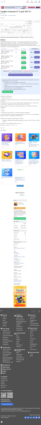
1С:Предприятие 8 (17, 259)
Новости (5, 316)
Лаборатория (6, 347)
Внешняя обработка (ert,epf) (19, 256)
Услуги (17, 341)
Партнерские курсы (34, 325)
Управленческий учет (18, 281)
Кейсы (17, 343)
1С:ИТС (18, 337)
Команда (18, 324)
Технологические (20, 359)
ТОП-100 (5, 323)
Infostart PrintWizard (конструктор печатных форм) (6, 143)
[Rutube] (39, 417)
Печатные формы (17, 248)
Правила (3, 382)
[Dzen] (34, 417)
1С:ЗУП (31, 340)
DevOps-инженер (34, 323)
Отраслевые (19, 356)
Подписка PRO (6, 330)
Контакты (3, 387)
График (3, 125)
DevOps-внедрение (7, 352)
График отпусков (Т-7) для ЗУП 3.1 (16, 12)
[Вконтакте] (28, 417)
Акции (17, 335)
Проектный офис (34, 352)
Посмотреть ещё (20, 185)
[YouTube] (36, 417)
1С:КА (31, 333)
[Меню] (2, 2)
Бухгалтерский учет (18, 280)
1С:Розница (32, 338)
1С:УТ (31, 337)
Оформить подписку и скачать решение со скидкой (20, 74)
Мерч (4, 373)
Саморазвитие (19, 330)
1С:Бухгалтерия (33, 329)
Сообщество (6, 344)
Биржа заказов (7, 369)
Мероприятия (6, 365)
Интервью (5, 322)
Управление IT (19, 326)
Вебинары (18, 346)
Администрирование (7, 341)
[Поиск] (4, 2)
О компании (4, 376)
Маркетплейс (33, 328)
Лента (4, 320)
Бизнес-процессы (20, 319)
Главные (5, 318)
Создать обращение (7, 404)
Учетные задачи (6, 333)
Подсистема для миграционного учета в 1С (20, 143)
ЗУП (14, 125)
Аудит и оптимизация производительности (8, 358)
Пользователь (16, 253)
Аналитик (32, 318)
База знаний (6, 328)
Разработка (5, 337)
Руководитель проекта (33, 321)
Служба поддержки (7, 390)
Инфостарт (19, 123)
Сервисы (18, 339)
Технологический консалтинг (6, 355)
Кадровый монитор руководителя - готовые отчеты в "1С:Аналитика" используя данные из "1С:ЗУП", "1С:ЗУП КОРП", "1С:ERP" (20, 163)
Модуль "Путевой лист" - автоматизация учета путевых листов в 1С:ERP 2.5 (34, 145)
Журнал (5, 315)
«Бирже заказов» (14, 81)
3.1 (16, 125)
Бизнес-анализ (19, 318)
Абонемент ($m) (17, 284)
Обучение (32, 315)
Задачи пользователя (8, 335)
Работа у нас (4, 385)
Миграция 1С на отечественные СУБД (8, 361)
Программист (33, 316)
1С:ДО (31, 342)
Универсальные (33, 344)
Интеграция (5, 342)
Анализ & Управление (19, 315)
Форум (4, 371)
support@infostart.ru (6, 401)
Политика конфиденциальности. (23, 410)
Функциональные (6, 332)
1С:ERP (31, 331)
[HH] (31, 417)
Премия (4, 325)
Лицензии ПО (19, 354)
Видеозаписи (6, 367)
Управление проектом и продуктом (21, 322)
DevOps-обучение (7, 349)
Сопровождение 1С (20, 333)
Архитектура (19, 328)
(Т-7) (11, 125)
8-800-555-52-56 (5, 399)
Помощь (3, 383)
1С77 (31, 347)
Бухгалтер (16, 252)
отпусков (7, 125)
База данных (5, 339)
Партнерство (19, 344)
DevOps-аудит (6, 350)
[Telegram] (25, 417)
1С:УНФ (31, 335)
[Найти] (39, 311)
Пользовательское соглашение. (8, 410)
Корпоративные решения (20, 350)
